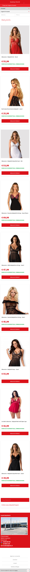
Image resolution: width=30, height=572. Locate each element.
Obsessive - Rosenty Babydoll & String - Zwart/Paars (15, 213)
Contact (15, 563)
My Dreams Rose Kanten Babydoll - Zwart (12, 109)
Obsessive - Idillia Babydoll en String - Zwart (13, 265)
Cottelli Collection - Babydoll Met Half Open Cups (14, 421)
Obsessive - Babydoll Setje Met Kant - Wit (12, 161)
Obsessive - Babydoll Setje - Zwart (10, 369)
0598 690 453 (7, 542)
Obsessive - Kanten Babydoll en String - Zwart (13, 317)
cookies (16, 570)
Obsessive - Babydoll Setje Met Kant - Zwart (13, 473)
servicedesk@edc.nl (7, 545)
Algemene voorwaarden (15, 556)
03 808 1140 (6, 544)
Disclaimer (15, 559)
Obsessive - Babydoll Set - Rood (10, 57)
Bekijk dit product (15, 69)
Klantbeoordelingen (15, 566)
